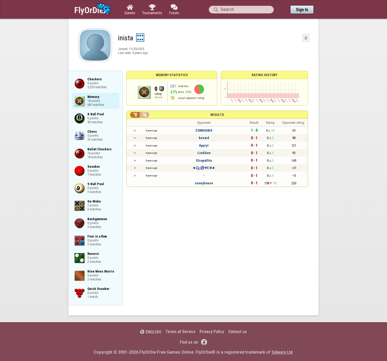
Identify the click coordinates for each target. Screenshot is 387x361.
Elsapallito (204, 160)
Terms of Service (180, 331)
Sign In (302, 9)
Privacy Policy (212, 331)
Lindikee (204, 153)
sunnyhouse (204, 183)
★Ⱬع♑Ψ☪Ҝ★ (204, 168)
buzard (204, 138)
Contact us (237, 331)
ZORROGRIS (203, 130)
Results (217, 115)
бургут (204, 145)
